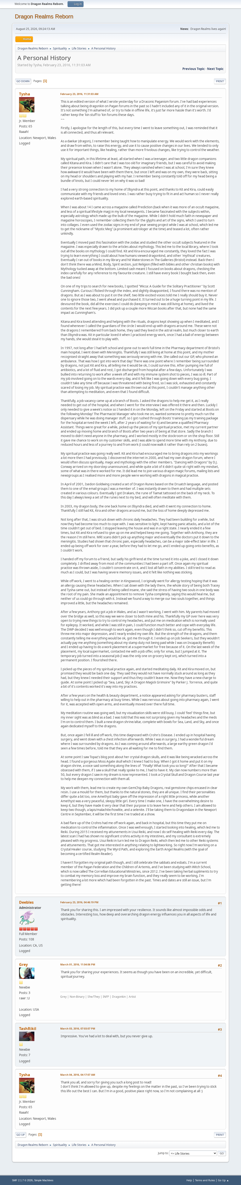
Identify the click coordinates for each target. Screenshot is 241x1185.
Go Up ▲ (223, 1180)
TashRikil (27, 1028)
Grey (23, 964)
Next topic (215, 69)
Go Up (20, 1134)
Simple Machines (43, 1180)
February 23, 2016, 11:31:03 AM (79, 94)
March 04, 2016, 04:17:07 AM (77, 1074)
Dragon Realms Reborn (44, 16)
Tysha (24, 94)
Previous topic (193, 69)
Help (189, 1180)
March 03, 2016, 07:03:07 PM (77, 1028)
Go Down (23, 81)
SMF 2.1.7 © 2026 (22, 1180)
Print (220, 81)
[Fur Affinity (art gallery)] (21, 1003)
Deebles (26, 902)
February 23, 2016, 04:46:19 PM (79, 902)
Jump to (163, 1153)
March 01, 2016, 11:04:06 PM (77, 964)
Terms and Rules (205, 1180)
